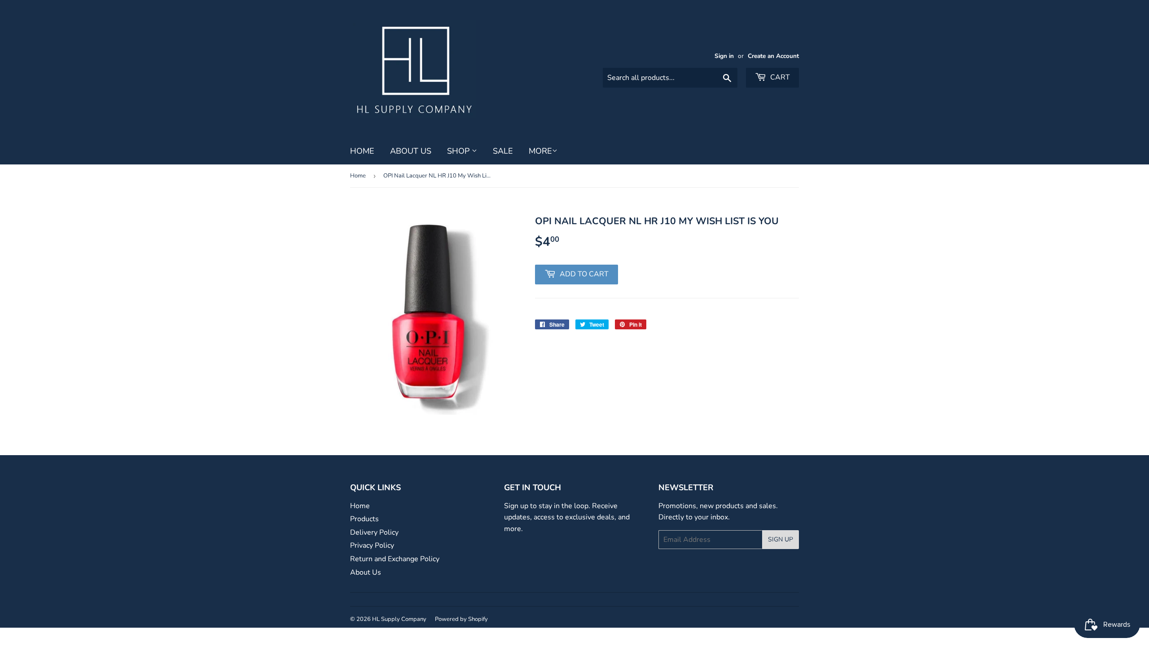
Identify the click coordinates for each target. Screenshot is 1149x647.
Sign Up (780, 539)
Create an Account (773, 56)
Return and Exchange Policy (394, 559)
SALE (503, 151)
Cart (779, 77)
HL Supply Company (399, 619)
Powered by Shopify (461, 619)
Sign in (724, 56)
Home (362, 151)
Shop (459, 151)
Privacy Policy (372, 545)
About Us (410, 151)
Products (364, 519)
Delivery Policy (374, 532)
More (540, 151)
